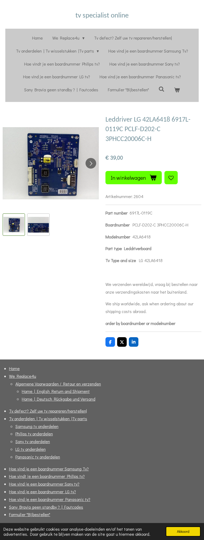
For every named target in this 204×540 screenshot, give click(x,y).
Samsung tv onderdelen (36, 426)
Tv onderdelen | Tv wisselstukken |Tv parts (48, 418)
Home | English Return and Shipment (56, 391)
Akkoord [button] (183, 531)
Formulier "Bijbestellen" (29, 514)
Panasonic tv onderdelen (37, 457)
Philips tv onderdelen (34, 433)
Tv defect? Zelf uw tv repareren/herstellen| (48, 411)
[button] (14, 224)
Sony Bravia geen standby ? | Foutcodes (46, 507)
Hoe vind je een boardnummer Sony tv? (44, 484)
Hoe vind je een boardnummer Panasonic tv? (49, 499)
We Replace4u (22, 376)
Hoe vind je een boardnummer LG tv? (42, 491)
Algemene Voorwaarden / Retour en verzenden (58, 384)
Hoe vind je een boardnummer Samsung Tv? (49, 469)
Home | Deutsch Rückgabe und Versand (58, 399)
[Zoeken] (161, 89)
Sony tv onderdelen (32, 441)
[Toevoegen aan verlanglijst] (171, 177)
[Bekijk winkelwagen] (177, 90)
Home (14, 368)
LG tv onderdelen (30, 449)
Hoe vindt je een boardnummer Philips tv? (47, 476)
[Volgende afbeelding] (91, 163)
